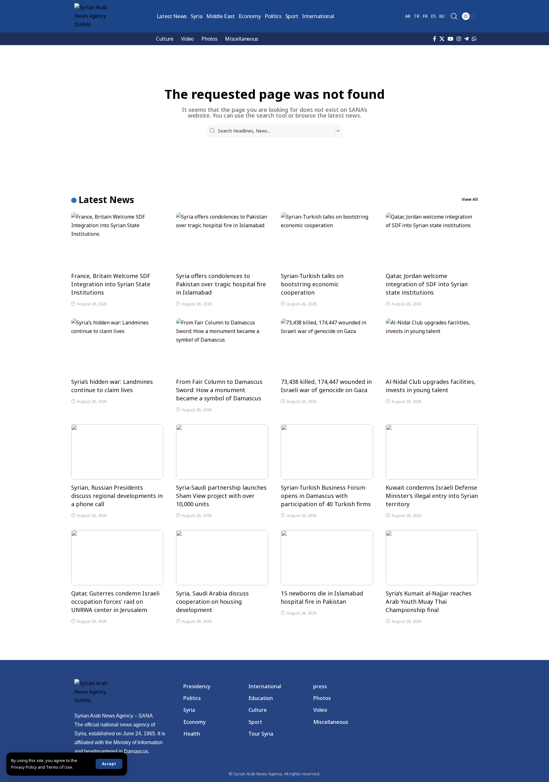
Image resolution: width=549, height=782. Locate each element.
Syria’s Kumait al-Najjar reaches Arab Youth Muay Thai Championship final (428, 601)
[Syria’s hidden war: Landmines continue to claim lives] (117, 346)
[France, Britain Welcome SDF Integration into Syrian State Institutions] (117, 240)
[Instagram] (459, 39)
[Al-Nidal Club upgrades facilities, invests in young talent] (432, 346)
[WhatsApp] (474, 39)
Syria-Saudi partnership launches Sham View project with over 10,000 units (221, 496)
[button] (109, 764)
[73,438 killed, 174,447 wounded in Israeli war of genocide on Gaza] (327, 346)
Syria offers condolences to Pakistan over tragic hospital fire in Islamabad (221, 284)
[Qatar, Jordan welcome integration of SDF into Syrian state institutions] (432, 240)
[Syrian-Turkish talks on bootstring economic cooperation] (327, 240)
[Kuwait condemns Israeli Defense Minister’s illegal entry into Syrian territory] (432, 451)
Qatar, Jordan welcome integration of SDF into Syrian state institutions (427, 284)
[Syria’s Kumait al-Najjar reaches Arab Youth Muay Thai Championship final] (432, 557)
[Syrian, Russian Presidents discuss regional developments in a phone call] (117, 451)
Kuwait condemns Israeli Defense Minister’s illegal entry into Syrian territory (432, 496)
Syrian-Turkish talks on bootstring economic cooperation (312, 284)
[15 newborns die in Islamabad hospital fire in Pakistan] (327, 557)
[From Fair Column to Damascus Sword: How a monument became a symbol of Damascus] (222, 346)
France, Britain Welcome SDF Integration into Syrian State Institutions (110, 284)
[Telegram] (466, 39)
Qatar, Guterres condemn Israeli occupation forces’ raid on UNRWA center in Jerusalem (115, 601)
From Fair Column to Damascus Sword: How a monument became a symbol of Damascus (219, 390)
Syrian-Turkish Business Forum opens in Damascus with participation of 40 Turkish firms (326, 496)
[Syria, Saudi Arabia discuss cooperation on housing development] (222, 557)
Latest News (106, 200)
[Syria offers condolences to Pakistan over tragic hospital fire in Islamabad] (222, 240)
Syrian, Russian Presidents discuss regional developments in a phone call (117, 496)
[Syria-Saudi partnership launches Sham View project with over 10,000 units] (222, 451)
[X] (442, 39)
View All (470, 199)
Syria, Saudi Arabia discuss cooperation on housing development (212, 601)
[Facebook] (434, 39)
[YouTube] (450, 39)
